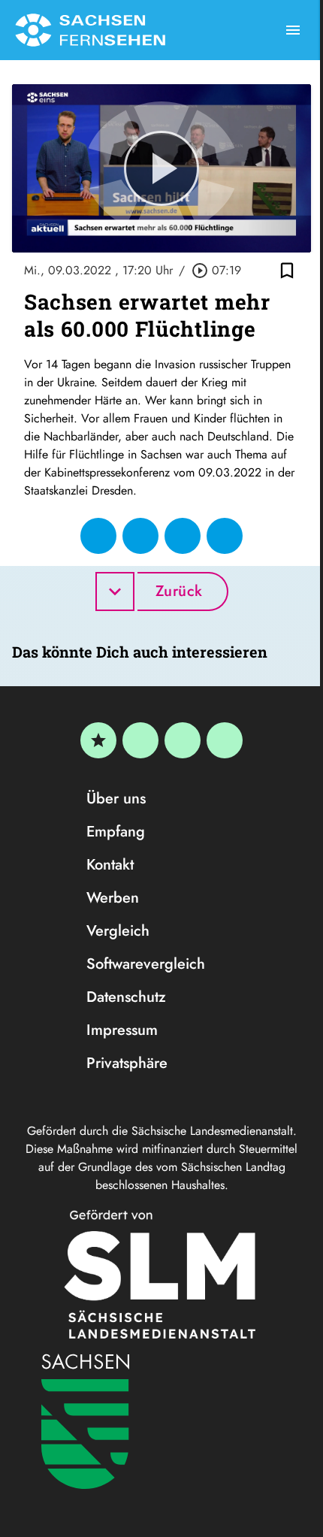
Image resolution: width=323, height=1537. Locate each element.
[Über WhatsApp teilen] (183, 536)
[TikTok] (225, 740)
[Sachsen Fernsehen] (90, 30)
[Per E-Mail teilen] (225, 536)
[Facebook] (140, 740)
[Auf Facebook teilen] (98, 536)
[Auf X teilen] (140, 536)
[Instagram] (183, 740)
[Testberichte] (98, 740)
